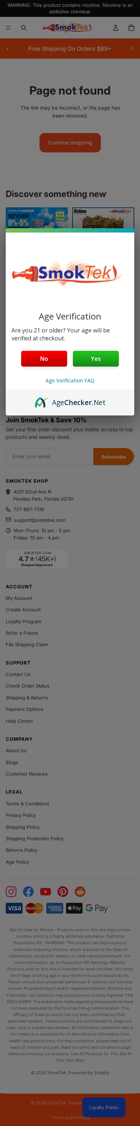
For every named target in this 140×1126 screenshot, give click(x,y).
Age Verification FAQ (70, 380)
